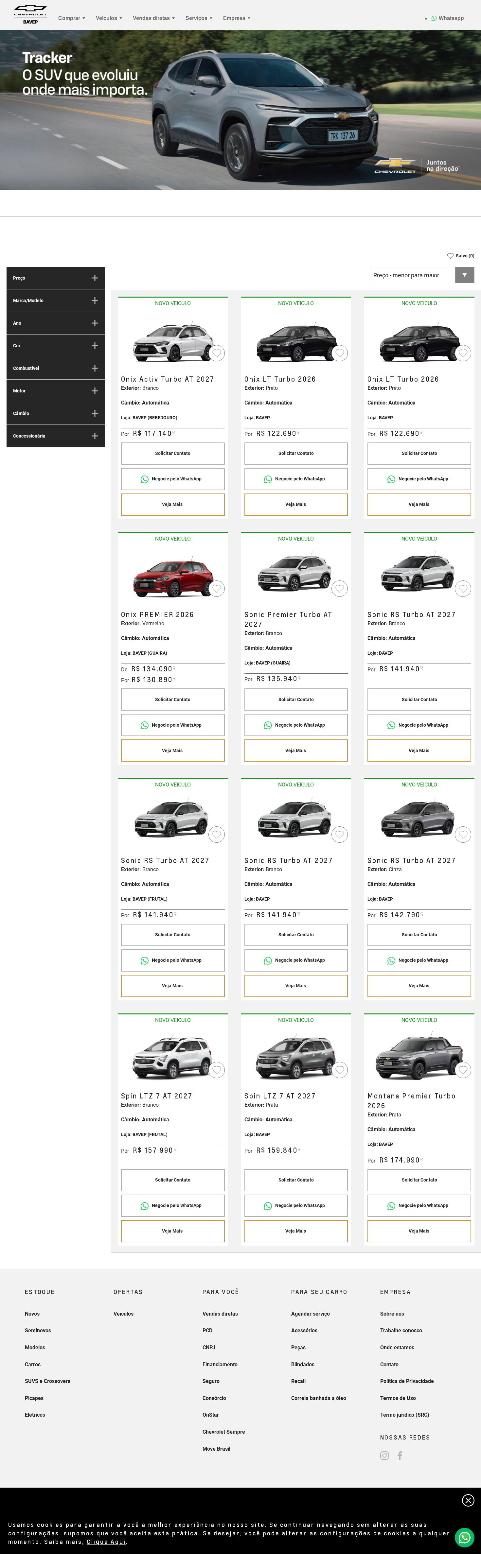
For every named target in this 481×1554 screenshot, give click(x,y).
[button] (458, 255)
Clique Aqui (106, 1541)
